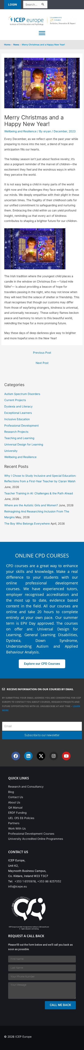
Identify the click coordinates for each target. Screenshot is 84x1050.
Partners (13, 823)
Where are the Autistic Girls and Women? (31, 505)
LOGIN (12, 4)
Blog (11, 792)
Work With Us (17, 828)
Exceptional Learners (18, 412)
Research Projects (16, 431)
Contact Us (15, 797)
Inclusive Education (17, 419)
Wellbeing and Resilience (20, 131)
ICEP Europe (23, 1036)
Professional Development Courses (31, 833)
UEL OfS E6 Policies (21, 818)
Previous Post (42, 352)
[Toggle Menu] (42, 33)
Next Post (42, 363)
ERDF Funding (17, 812)
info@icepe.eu (17, 886)
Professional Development (21, 425)
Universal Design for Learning (23, 444)
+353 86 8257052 (49, 881)
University (11, 450)
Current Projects (15, 400)
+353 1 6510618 (25, 881)
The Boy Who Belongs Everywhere (27, 523)
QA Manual (15, 807)
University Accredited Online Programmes (35, 838)
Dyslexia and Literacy (18, 406)
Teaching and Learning (19, 438)
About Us (14, 802)
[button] (13, 4)
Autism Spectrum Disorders (22, 394)
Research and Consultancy (26, 786)
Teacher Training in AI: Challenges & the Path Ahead (38, 493)
